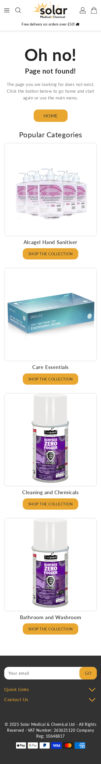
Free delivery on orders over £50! (49, 24)
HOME (50, 115)
